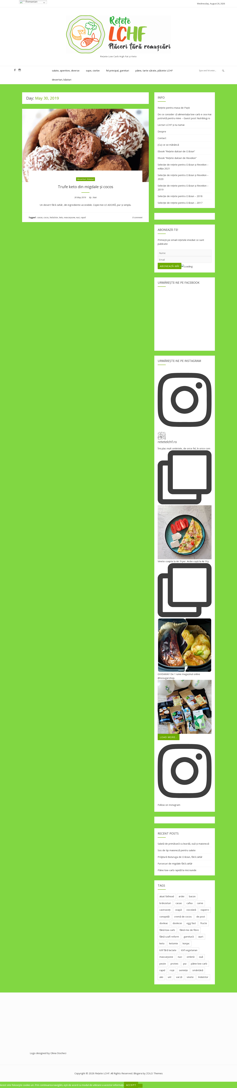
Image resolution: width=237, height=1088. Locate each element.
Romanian (31, 1)
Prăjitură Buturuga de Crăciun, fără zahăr (180, 856)
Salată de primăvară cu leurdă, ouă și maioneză (183, 843)
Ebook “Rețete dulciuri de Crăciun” (176, 151)
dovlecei (177, 923)
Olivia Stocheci (58, 1053)
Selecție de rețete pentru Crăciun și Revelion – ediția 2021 (183, 166)
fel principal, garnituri (117, 70)
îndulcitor (54, 217)
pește (162, 963)
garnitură (189, 936)
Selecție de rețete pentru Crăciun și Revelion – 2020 (183, 177)
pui (184, 963)
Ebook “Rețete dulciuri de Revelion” (177, 158)
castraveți (164, 909)
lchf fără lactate (167, 950)
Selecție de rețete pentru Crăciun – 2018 (180, 196)
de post (200, 916)
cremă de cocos (183, 916)
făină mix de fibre (189, 930)
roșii (172, 970)
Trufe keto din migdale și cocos (85, 186)
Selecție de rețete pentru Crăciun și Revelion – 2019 (183, 187)
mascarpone (69, 217)
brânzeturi (165, 903)
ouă (201, 956)
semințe (183, 970)
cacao (40, 217)
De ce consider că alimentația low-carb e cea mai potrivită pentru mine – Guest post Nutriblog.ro (184, 116)
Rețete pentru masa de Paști (174, 107)
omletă (190, 956)
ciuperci (205, 909)
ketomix (173, 943)
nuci (78, 217)
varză (179, 977)
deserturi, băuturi (61, 79)
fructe (203, 923)
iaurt (200, 936)
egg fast (191, 923)
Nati (95, 197)
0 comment (137, 217)
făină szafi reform (169, 936)
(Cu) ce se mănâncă (168, 144)
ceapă (178, 909)
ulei (161, 977)
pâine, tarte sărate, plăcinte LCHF (154, 70)
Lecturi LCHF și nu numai (171, 124)
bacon (192, 896)
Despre (162, 131)
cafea (190, 903)
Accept (131, 1085)
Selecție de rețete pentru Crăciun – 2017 (180, 202)
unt (169, 977)
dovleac (163, 923)
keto (61, 217)
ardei (181, 896)
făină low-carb (167, 930)
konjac (186, 943)
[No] (140, 1086)
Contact (162, 138)
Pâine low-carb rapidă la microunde (177, 870)
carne (200, 903)
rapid (83, 217)
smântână (197, 970)
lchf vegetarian (189, 950)
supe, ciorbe (93, 70)
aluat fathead (166, 896)
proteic (174, 963)
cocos (46, 217)
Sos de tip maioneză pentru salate (177, 850)
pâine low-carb (199, 963)
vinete (190, 977)
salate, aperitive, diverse (65, 70)
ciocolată (191, 909)
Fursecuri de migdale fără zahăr (175, 863)
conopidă (164, 916)
